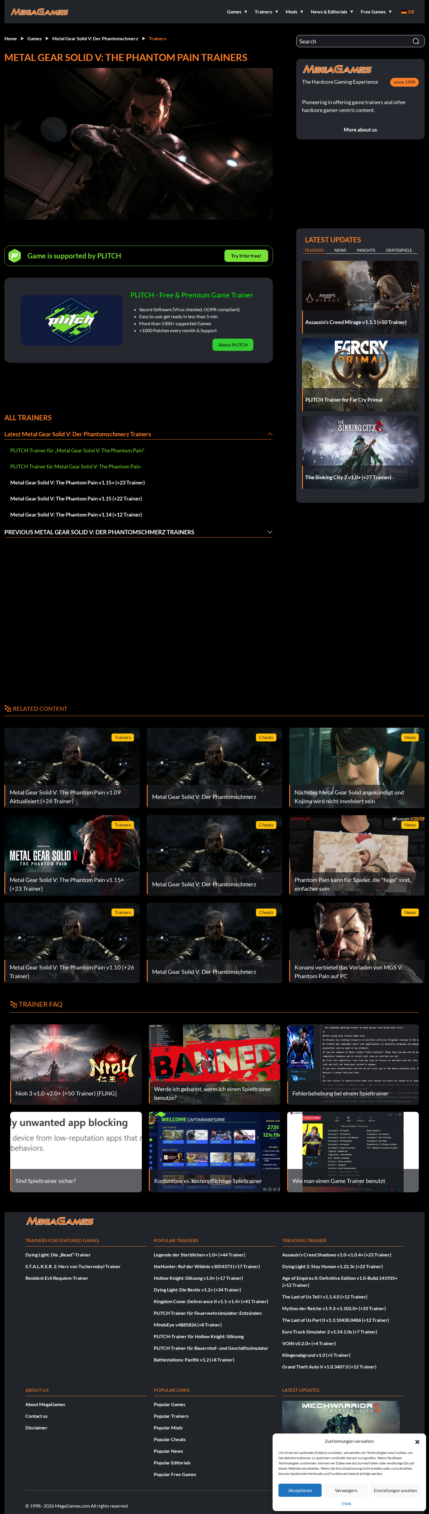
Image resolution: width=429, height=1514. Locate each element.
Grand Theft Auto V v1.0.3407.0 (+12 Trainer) (329, 1366)
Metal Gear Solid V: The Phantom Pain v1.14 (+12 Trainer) (76, 514)
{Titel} (346, 1503)
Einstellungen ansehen (395, 1490)
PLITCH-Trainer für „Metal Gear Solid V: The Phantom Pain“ (77, 450)
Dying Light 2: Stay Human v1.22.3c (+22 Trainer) (332, 1266)
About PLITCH (233, 344)
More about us (360, 129)
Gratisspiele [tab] (399, 250)
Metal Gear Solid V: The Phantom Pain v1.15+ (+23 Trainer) (77, 482)
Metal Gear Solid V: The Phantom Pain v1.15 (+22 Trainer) (76, 498)
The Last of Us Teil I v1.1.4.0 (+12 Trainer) (324, 1296)
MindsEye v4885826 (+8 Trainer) (188, 1324)
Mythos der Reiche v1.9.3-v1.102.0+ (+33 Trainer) (334, 1308)
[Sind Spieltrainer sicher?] (76, 1151)
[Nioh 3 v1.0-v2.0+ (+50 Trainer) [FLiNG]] (76, 1064)
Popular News (168, 1451)
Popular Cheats (170, 1439)
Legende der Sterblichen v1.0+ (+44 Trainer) (199, 1254)
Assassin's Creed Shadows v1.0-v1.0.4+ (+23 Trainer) (336, 1254)
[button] (417, 1441)
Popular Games (169, 1404)
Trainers (157, 38)
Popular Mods (168, 1427)
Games (34, 38)
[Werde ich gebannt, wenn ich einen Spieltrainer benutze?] (214, 1064)
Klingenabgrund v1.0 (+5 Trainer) (316, 1355)
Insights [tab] (366, 250)
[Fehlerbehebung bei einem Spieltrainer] (353, 1064)
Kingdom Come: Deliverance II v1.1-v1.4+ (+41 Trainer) (211, 1301)
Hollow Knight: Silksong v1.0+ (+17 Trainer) (198, 1278)
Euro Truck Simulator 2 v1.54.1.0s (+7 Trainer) (329, 1331)
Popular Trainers (171, 1416)
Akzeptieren (300, 1490)
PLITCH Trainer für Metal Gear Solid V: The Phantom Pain (75, 466)
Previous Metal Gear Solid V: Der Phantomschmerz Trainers (99, 531)
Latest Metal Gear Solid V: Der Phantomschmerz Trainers (77, 433)
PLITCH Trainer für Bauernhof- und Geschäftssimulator (211, 1348)
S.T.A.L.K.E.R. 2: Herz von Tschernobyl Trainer (73, 1266)
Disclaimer (36, 1427)
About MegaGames (45, 1404)
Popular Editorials (172, 1462)
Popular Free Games (175, 1474)
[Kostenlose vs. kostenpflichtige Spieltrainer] (214, 1151)
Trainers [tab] (314, 250)
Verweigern (346, 1490)
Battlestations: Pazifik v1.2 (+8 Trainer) (194, 1359)
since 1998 (404, 82)
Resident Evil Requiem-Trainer (56, 1278)
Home (10, 38)
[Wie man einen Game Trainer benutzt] (353, 1151)
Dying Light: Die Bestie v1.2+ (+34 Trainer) (197, 1289)
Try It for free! (246, 255)
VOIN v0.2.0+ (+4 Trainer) (309, 1343)
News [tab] (340, 250)
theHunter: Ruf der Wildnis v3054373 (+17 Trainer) (207, 1266)
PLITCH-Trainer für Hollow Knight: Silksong (199, 1336)
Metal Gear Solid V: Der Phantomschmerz (95, 38)
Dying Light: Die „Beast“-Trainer (58, 1254)
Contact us (36, 1416)
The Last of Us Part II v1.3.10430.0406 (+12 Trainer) (335, 1320)
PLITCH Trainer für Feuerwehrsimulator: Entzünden (208, 1313)
